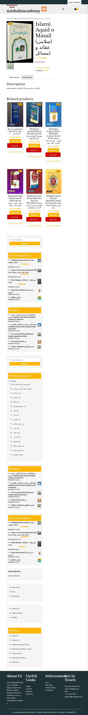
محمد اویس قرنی (18, 450)
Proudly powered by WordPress (24, 712)
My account (16, 587)
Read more (15, 141)
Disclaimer (15, 662)
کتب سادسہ (16, 437)
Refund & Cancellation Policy (21, 649)
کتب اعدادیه (16, 393)
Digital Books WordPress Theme (50, 712)
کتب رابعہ (16, 428)
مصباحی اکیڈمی (18, 454)
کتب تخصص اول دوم (19, 406)
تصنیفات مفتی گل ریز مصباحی (22, 389)
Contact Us (15, 609)
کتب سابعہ (16, 433)
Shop (13, 592)
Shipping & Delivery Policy (21, 644)
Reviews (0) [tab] (27, 77)
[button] (42, 67)
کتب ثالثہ (15, 411)
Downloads (15, 596)
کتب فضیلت (16, 441)
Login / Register (74, 2)
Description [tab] (14, 77)
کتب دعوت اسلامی (19, 424)
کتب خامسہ (16, 419)
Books (14, 18)
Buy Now (14, 145)
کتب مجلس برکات (18, 446)
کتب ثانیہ (15, 415)
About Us (15, 636)
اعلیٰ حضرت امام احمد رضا (21, 384)
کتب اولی (16, 402)
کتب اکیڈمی (16, 397)
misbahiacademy (23, 11)
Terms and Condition (19, 658)
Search (25, 243)
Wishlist (14, 617)
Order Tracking (17, 613)
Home (9, 18)
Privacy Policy (16, 653)
